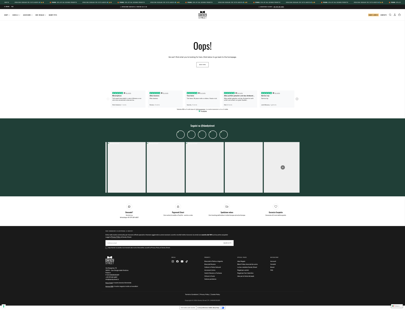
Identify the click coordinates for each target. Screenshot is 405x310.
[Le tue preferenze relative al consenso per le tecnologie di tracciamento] (4, 306)
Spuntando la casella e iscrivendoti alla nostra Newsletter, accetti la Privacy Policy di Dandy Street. (202, 186)
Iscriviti (218, 181)
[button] (397, 306)
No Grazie (202, 193)
